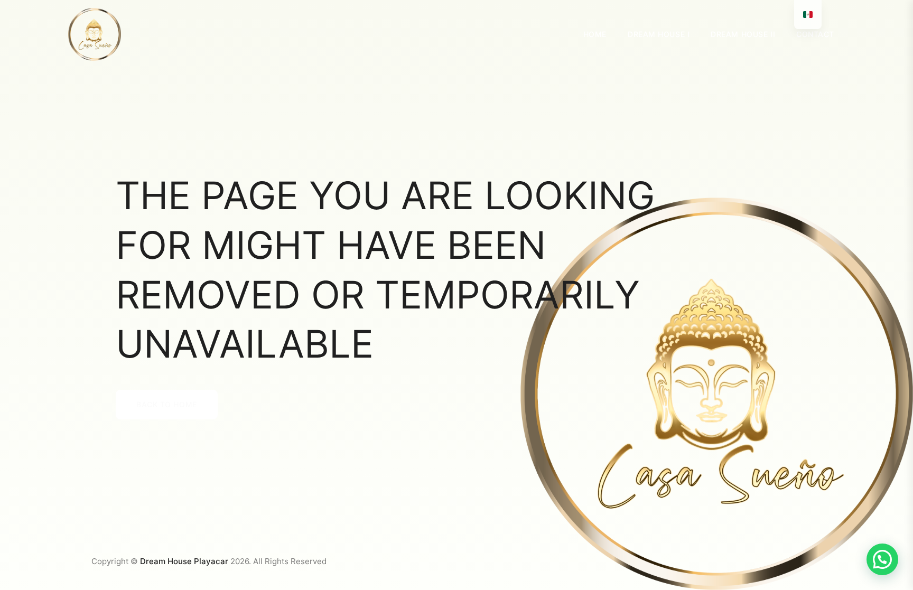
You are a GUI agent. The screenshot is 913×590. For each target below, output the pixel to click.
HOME (595, 34)
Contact (815, 34)
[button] (882, 559)
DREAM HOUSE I (659, 34)
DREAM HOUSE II (743, 34)
